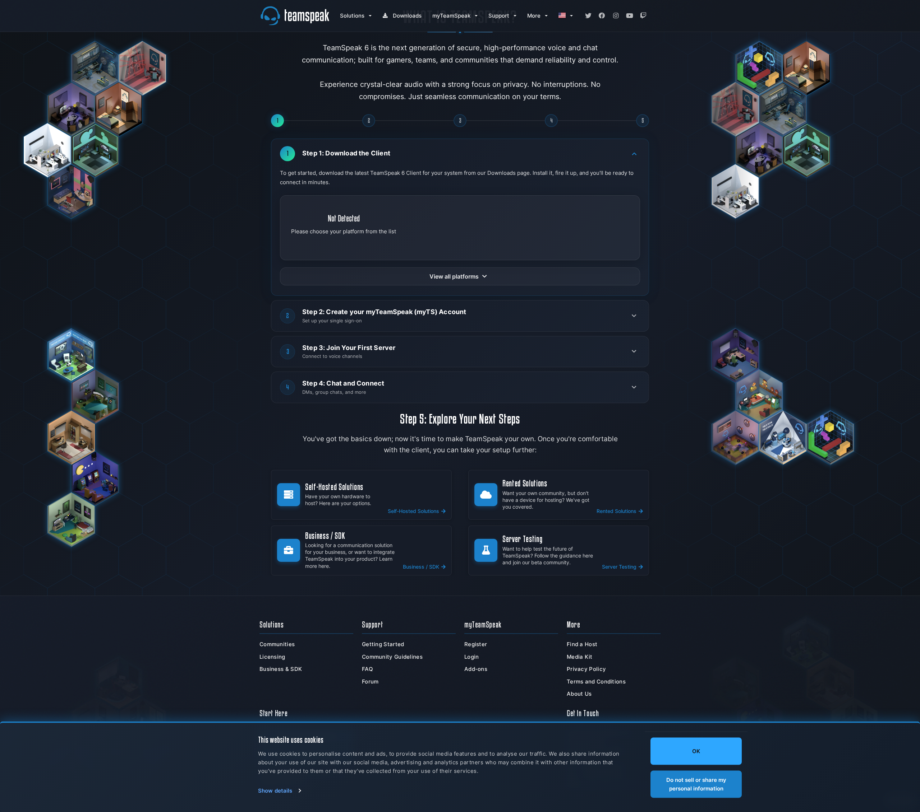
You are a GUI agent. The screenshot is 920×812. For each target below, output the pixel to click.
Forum (370, 681)
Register (475, 644)
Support (498, 15)
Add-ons (475, 669)
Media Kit (580, 656)
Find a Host (582, 644)
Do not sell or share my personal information (696, 784)
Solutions (352, 15)
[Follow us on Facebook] (602, 15)
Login (471, 656)
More (533, 15)
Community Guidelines (392, 656)
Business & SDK (280, 669)
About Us (579, 693)
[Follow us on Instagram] (615, 15)
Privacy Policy (586, 669)
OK (696, 751)
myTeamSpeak (451, 15)
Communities (277, 644)
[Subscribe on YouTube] (629, 15)
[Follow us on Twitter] (588, 15)
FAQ (367, 669)
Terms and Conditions (596, 681)
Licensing (272, 656)
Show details (275, 790)
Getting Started (383, 644)
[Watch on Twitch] (643, 15)
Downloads (407, 15)
